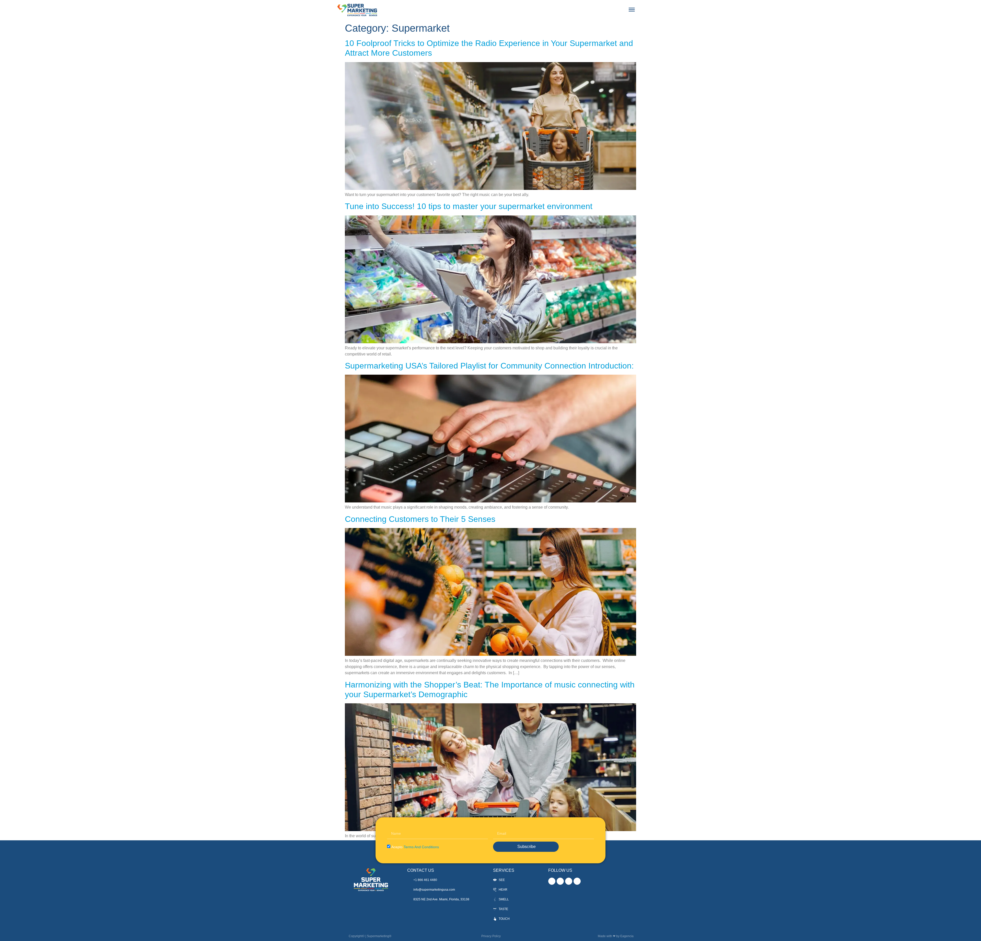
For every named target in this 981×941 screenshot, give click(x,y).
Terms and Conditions (421, 847)
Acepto (415, 847)
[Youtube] (577, 881)
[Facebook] (560, 881)
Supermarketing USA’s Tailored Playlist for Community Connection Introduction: (489, 365)
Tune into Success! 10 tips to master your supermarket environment (468, 206)
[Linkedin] (568, 881)
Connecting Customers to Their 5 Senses (420, 519)
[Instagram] (551, 881)
